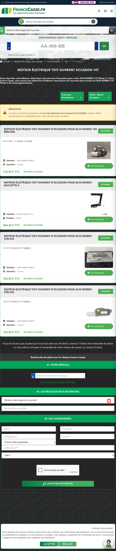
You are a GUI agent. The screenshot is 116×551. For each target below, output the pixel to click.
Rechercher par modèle (20, 54)
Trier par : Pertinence (72, 96)
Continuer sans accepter (102, 528)
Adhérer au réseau (106, 2)
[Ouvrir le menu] (111, 11)
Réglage (67, 544)
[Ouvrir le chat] (109, 545)
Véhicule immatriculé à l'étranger (58, 382)
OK (104, 46)
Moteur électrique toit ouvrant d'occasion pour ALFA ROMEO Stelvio (48, 237)
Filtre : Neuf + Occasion (100, 96)
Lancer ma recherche (59, 483)
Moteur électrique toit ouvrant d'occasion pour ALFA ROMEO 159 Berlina (50, 130)
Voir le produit (97, 166)
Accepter (49, 544)
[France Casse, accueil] (23, 11)
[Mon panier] (105, 11)
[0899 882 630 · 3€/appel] (84, 2)
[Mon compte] (99, 11)
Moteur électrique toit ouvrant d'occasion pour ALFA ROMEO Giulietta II (48, 184)
